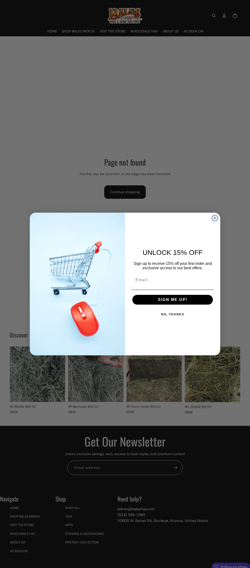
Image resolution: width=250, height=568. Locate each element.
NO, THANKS (172, 314)
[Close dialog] (215, 218)
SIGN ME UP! (173, 300)
